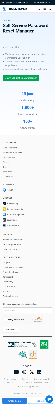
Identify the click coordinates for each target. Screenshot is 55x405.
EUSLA (10, 382)
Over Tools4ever (10, 147)
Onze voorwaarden (42, 379)
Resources (7, 171)
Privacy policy (10, 379)
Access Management (16, 214)
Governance (12, 220)
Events (6, 162)
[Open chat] (49, 399)
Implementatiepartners (13, 239)
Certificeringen (9, 157)
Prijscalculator (13, 225)
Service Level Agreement (27, 386)
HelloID (10, 190)
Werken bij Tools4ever (13, 152)
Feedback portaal (10, 296)
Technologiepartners (12, 244)
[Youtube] (16, 372)
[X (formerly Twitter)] (32, 372)
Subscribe (10, 329)
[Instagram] (24, 372)
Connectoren (8, 176)
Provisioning (12, 203)
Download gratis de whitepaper (21, 77)
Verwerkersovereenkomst (36, 382)
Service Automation (15, 209)
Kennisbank (8, 277)
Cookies (25, 379)
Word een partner (11, 249)
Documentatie (9, 286)
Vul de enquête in (42, 2)
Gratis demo (14, 400)
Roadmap (7, 291)
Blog (5, 167)
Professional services (12, 272)
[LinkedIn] (39, 372)
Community (8, 281)
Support (6, 262)
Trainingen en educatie (13, 267)
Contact (40, 400)
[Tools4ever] (15, 9)
